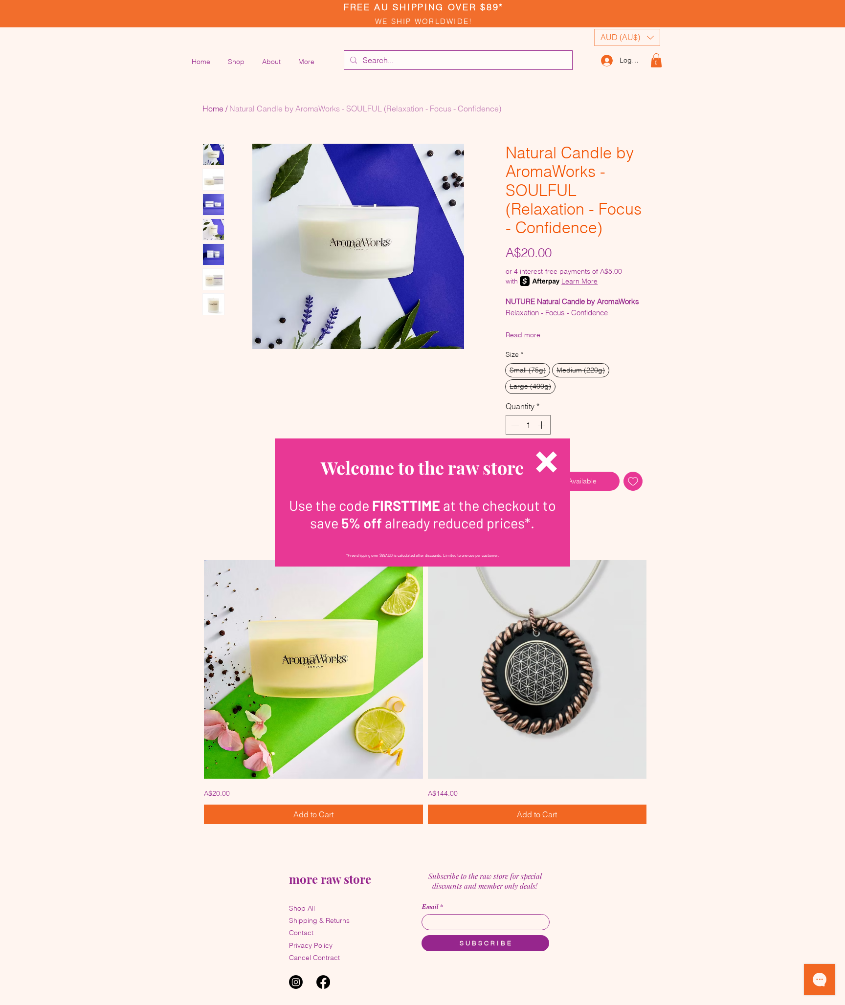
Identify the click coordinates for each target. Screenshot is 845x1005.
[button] (546, 462)
